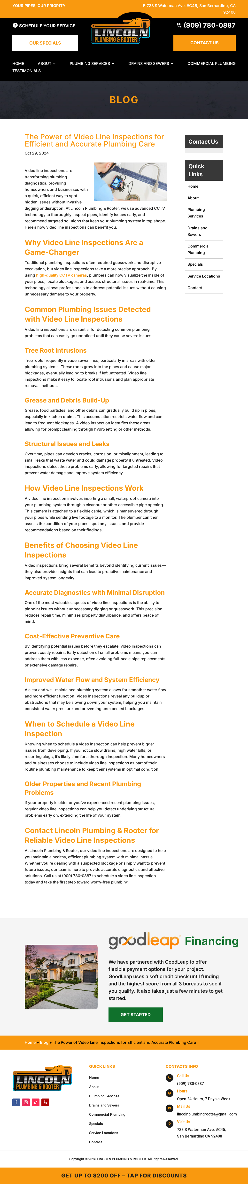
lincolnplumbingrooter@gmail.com (207, 1114)
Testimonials (26, 71)
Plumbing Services (90, 64)
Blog (44, 1042)
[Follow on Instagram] (26, 1102)
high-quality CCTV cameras (61, 275)
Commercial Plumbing (211, 64)
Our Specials (45, 43)
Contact (194, 287)
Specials (195, 264)
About (44, 64)
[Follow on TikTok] (35, 1102)
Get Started (136, 1014)
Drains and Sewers (148, 64)
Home (18, 64)
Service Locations (203, 276)
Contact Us (204, 42)
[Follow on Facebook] (16, 1102)
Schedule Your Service (46, 25)
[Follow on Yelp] (45, 1102)
